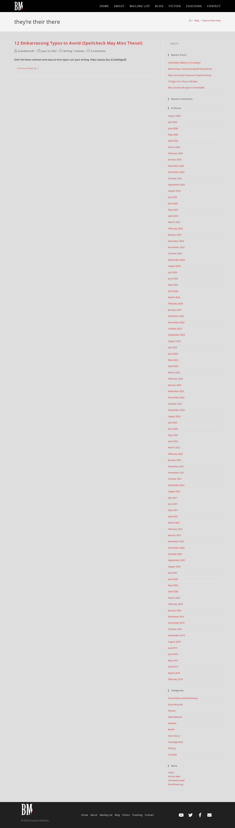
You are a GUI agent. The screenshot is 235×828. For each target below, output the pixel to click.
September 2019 (176, 635)
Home (84, 814)
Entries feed (174, 776)
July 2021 (172, 497)
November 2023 (176, 322)
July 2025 (172, 197)
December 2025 (176, 165)
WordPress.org (175, 784)
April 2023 (173, 366)
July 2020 (172, 572)
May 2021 (173, 510)
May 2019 (173, 660)
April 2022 (173, 441)
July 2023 (172, 347)
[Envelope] (209, 815)
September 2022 (176, 410)
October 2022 (175, 403)
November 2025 (176, 172)
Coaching (137, 814)
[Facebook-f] (200, 815)
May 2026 (173, 134)
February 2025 (175, 228)
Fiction (126, 814)
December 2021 (176, 466)
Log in (171, 772)
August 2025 (174, 190)
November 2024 (176, 247)
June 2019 (173, 654)
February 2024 (175, 303)
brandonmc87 (26, 51)
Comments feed (176, 780)
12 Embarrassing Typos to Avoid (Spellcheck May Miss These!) (78, 43)
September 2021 (176, 485)
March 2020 (174, 597)
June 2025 (173, 203)
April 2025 (173, 215)
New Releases (175, 716)
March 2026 (174, 147)
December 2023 (176, 316)
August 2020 (174, 566)
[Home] (190, 20)
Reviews (172, 723)
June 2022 (173, 428)
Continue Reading (29, 67)
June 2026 (173, 128)
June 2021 (173, 503)
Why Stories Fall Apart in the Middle (186, 87)
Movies (171, 710)
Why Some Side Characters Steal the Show (189, 75)
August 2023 (174, 341)
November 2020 (176, 547)
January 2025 (174, 234)
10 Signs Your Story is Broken (183, 81)
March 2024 (174, 297)
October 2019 (175, 629)
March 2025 (174, 222)
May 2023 (173, 359)
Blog (117, 814)
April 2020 (173, 591)
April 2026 (173, 140)
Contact (149, 814)
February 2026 (175, 153)
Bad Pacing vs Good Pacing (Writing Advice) (190, 68)
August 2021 (174, 491)
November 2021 (176, 472)
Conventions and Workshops (183, 698)
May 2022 (173, 435)
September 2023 (176, 334)
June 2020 (173, 579)
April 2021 (173, 516)
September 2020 (176, 560)
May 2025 (173, 209)
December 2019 (176, 616)
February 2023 (175, 378)
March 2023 (174, 372)
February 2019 (175, 679)
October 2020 (175, 553)
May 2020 (173, 585)
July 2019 (172, 647)
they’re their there (211, 20)
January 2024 (174, 309)
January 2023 (174, 385)
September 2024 (176, 259)
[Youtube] (181, 815)
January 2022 (174, 460)
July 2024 (172, 272)
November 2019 (176, 622)
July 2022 (172, 422)
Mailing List (106, 814)
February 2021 (175, 529)
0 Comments (98, 51)
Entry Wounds (175, 704)
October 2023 (175, 328)
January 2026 (174, 159)
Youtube (79, 51)
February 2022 (175, 453)
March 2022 (174, 447)
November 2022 (176, 397)
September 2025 (176, 184)
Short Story (174, 735)
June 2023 (173, 353)
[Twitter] (190, 815)
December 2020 (176, 541)
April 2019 (173, 666)
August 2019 (174, 641)
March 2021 (174, 522)
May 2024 (173, 284)
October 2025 (175, 178)
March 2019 (174, 673)
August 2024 (174, 266)
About (93, 814)
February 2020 (175, 604)
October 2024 (175, 253)
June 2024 (173, 278)
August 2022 (174, 416)
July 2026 (172, 122)
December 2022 (176, 391)
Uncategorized (175, 742)
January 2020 (174, 610)
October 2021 (175, 478)
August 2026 (174, 115)
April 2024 (173, 291)
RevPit (171, 729)
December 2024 (176, 241)
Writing (67, 51)
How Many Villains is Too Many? (184, 62)
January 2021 (174, 535)
